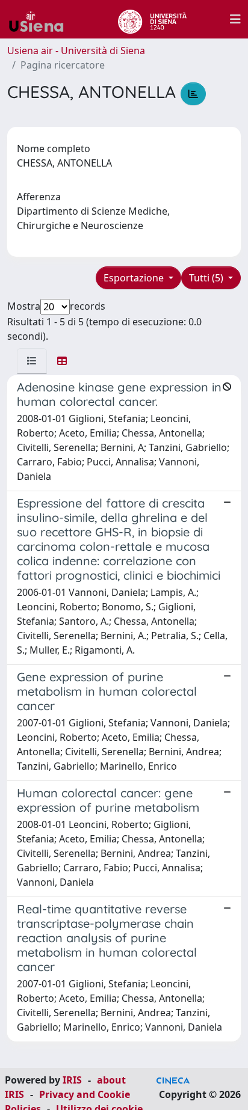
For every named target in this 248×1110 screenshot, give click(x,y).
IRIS (72, 1080)
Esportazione (135, 277)
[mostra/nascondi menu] (235, 19)
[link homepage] (41, 19)
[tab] (32, 360)
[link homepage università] (152, 19)
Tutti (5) (207, 277)
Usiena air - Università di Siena (76, 50)
